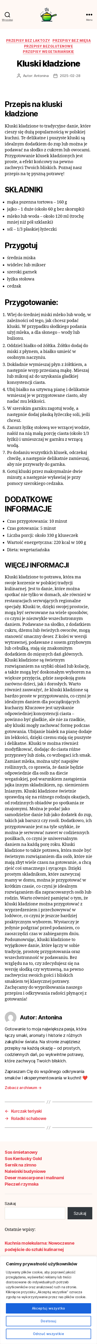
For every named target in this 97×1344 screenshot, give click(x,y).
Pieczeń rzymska (22, 1184)
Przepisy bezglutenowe (48, 46)
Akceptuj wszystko (48, 1308)
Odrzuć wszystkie (48, 1334)
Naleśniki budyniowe (25, 1171)
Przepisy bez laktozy (28, 40)
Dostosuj (49, 1321)
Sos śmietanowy (21, 1152)
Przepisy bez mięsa (72, 40)
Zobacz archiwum (23, 1087)
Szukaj (10, 1203)
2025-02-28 (70, 75)
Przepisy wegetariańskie (48, 52)
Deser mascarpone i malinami (34, 1177)
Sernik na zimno (20, 1164)
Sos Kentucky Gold (23, 1158)
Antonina (41, 75)
